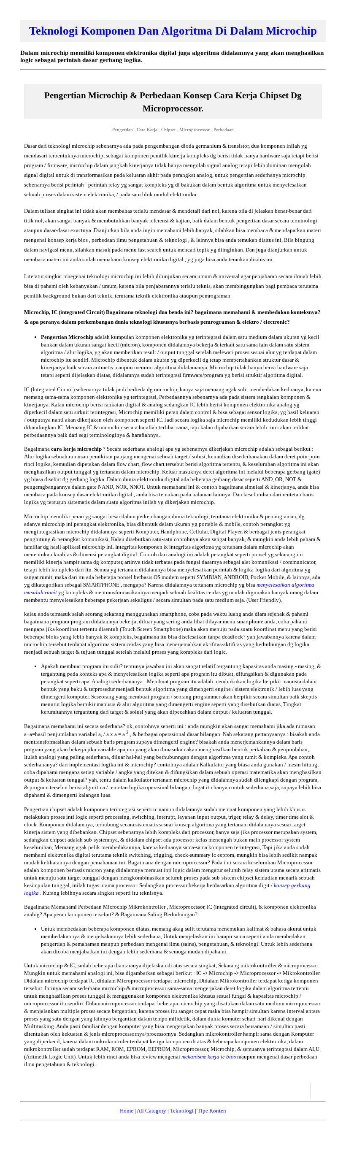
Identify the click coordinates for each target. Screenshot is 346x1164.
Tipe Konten (211, 1110)
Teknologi (182, 1110)
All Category (151, 1110)
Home (126, 1110)
